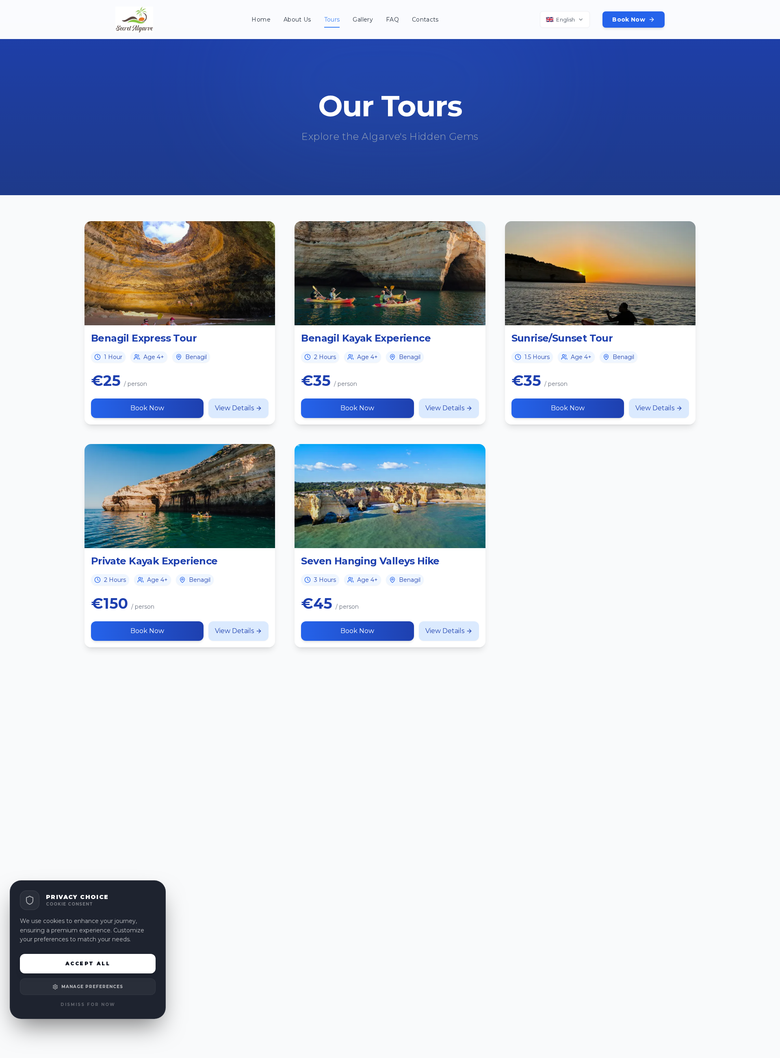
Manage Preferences (92, 986)
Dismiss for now (88, 1004)
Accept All (87, 963)
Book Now (628, 19)
